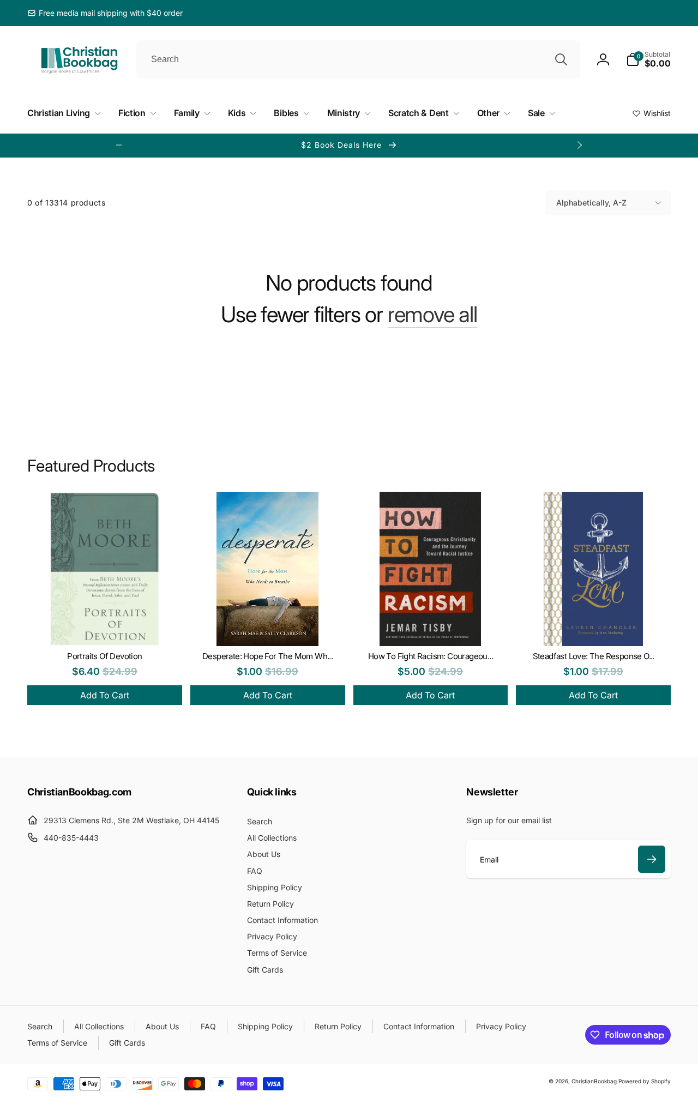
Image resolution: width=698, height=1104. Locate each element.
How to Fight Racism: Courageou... (430, 656)
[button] (648, 59)
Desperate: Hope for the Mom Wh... (267, 656)
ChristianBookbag (594, 1081)
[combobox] (358, 59)
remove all (432, 314)
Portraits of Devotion (104, 656)
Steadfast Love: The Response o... (593, 656)
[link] (105, 13)
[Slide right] (579, 145)
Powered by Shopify (644, 1081)
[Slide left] (118, 145)
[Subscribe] (651, 859)
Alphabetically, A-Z (591, 202)
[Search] (561, 59)
